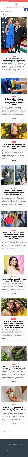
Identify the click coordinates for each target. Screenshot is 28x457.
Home (2, 11)
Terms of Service (10, 450)
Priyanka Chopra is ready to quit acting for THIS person (14, 280)
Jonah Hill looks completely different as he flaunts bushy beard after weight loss (14, 193)
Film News (14, 188)
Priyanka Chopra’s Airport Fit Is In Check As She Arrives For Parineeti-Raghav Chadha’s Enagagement (14, 236)
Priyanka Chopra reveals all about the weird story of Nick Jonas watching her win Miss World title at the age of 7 (14, 324)
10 (9, 431)
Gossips (13, 56)
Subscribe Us (5, 448)
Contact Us (11, 448)
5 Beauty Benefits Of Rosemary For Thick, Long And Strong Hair (14, 368)
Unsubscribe (16, 448)
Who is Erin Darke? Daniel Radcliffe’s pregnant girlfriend (14, 60)
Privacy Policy (22, 448)
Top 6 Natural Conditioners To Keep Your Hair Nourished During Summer (14, 146)
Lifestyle (14, 96)
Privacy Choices (18, 450)
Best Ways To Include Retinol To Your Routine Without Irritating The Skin (14, 409)
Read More (14, 73)
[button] (26, 9)
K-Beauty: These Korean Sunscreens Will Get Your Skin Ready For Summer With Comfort (14, 102)
